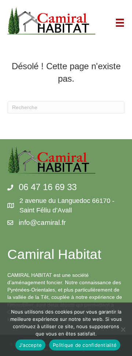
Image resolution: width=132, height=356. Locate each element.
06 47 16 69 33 (48, 187)
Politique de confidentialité (85, 345)
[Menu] (119, 23)
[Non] (122, 329)
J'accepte (30, 345)
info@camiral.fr (42, 222)
